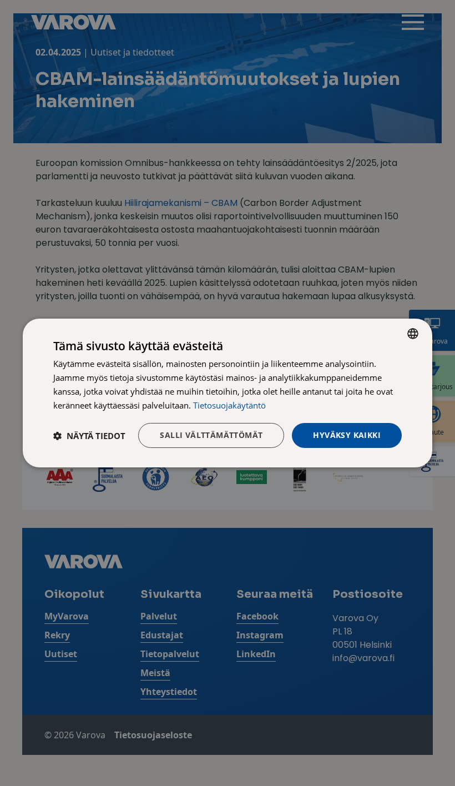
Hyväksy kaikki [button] (347, 435)
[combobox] (412, 333)
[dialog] (227, 393)
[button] (89, 436)
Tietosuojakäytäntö (229, 405)
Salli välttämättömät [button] (211, 435)
